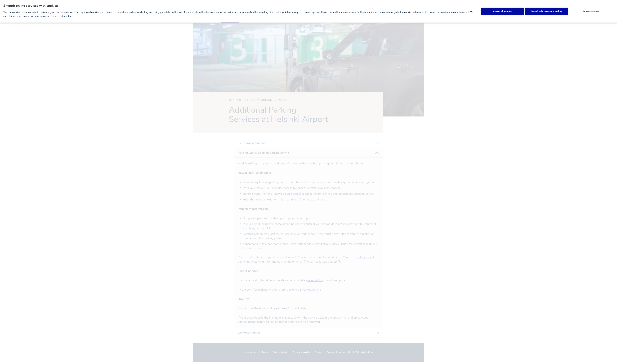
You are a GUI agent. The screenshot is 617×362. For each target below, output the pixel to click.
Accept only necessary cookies (546, 11)
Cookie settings (591, 11)
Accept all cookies (502, 11)
